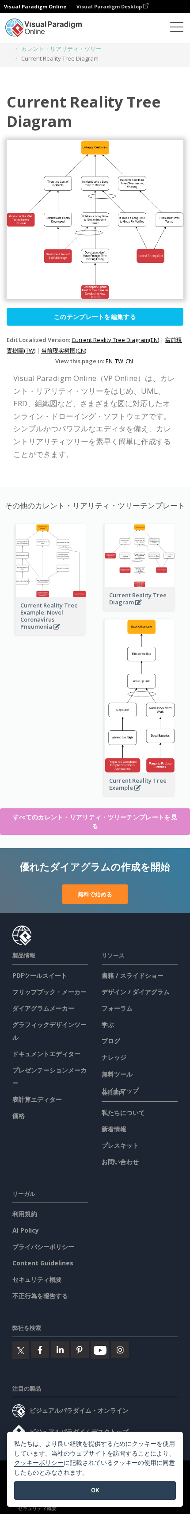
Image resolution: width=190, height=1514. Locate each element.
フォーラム (117, 1008)
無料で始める (95, 894)
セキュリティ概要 (37, 1279)
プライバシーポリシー (43, 1246)
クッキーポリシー (39, 1462)
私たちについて (123, 1112)
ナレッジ (114, 1057)
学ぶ (108, 1024)
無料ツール (117, 1074)
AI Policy (25, 1230)
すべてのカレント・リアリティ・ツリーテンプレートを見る (95, 821)
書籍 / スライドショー (132, 975)
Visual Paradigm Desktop (109, 6)
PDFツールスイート (39, 975)
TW (119, 361)
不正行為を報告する (40, 1295)
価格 (18, 1115)
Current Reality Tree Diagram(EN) (115, 340)
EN (109, 361)
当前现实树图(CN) (63, 350)
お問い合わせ (120, 1161)
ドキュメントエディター (46, 1053)
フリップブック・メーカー (49, 992)
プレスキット (120, 1145)
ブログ (111, 1041)
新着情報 (114, 1129)
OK (95, 1490)
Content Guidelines (42, 1263)
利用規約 (24, 1214)
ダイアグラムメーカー (43, 1008)
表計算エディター (37, 1099)
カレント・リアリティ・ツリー (61, 49)
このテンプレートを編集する (95, 316)
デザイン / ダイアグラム (136, 992)
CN (129, 361)
